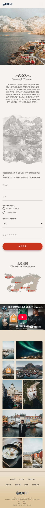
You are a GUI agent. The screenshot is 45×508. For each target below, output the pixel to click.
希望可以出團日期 (9, 219)
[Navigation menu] (40, 4)
